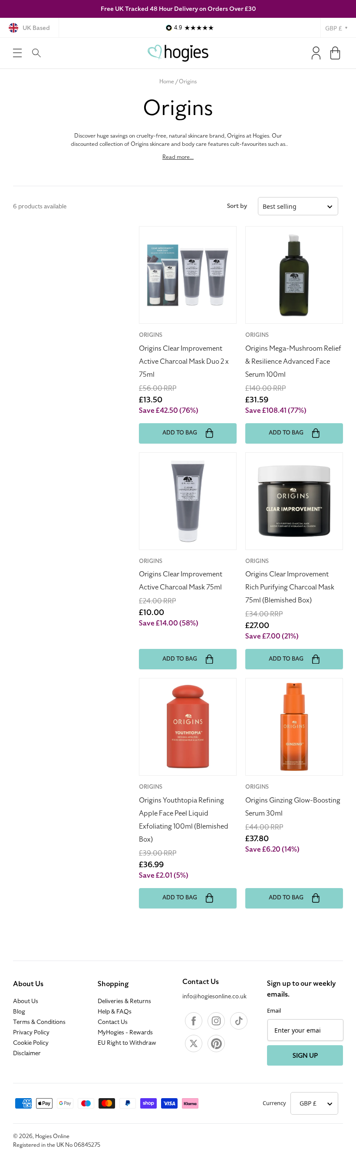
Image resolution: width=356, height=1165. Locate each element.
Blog (19, 1012)
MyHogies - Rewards (125, 1033)
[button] (17, 53)
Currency (274, 1103)
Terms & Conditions (39, 1022)
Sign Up (305, 1055)
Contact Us (113, 1022)
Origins (188, 82)
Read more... (178, 157)
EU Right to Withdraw (127, 1043)
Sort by (237, 206)
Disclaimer (27, 1053)
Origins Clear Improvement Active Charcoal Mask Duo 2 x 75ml (184, 361)
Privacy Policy (31, 1033)
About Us (28, 984)
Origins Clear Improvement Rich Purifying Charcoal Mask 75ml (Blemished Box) (289, 587)
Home (166, 82)
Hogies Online (52, 1136)
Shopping (113, 984)
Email (274, 1010)
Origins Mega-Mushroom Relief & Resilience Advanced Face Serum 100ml (293, 361)
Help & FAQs (115, 1012)
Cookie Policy (31, 1043)
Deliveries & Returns (124, 1001)
